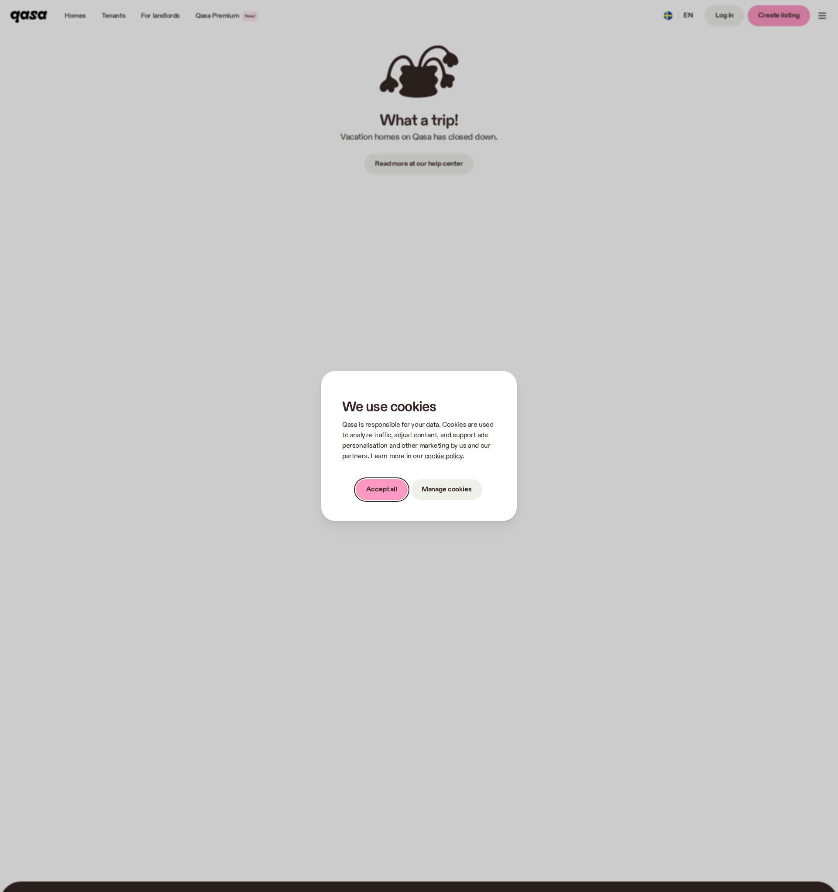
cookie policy (444, 456)
